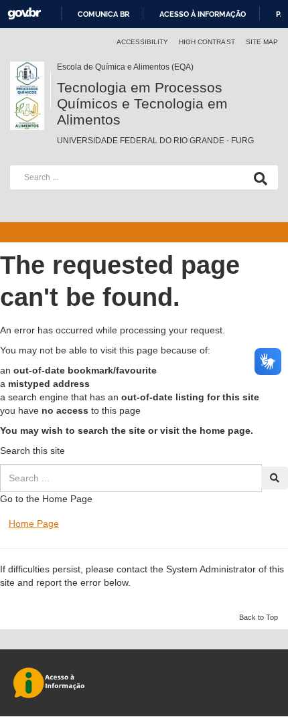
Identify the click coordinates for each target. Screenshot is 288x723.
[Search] (258, 177)
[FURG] (30, 67)
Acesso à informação (202, 14)
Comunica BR (103, 14)
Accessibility (143, 42)
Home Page (34, 523)
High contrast (207, 42)
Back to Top (258, 617)
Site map (262, 42)
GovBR (24, 13)
